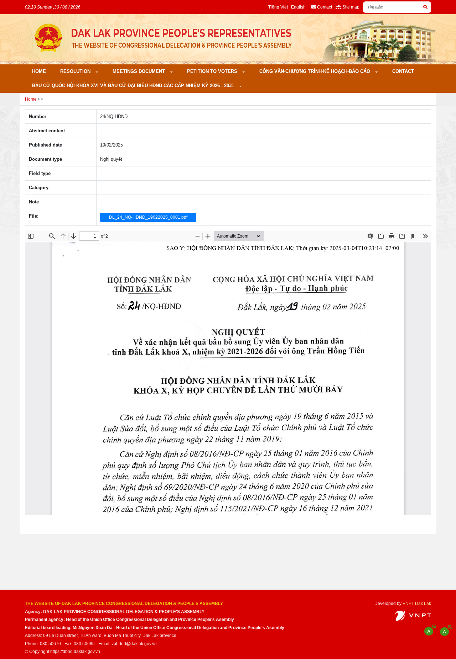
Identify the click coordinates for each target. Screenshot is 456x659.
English (298, 7)
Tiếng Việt (278, 7)
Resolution (76, 71)
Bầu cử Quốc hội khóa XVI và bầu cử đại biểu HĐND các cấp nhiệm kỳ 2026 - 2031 (133, 85)
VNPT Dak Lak (417, 603)
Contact (403, 71)
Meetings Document (139, 71)
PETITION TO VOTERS (213, 71)
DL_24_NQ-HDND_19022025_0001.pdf (148, 217)
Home (39, 71)
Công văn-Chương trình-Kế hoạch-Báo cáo (315, 71)
